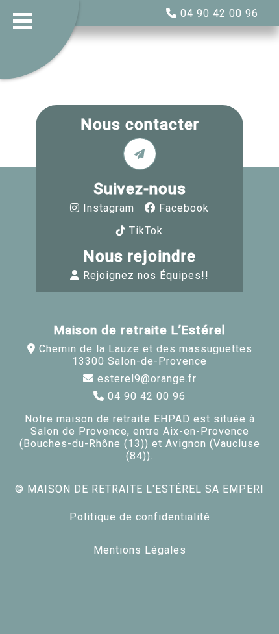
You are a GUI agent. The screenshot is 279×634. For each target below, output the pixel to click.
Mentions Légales (139, 550)
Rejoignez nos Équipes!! (146, 275)
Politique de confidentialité (139, 517)
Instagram (108, 208)
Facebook (184, 208)
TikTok (146, 231)
